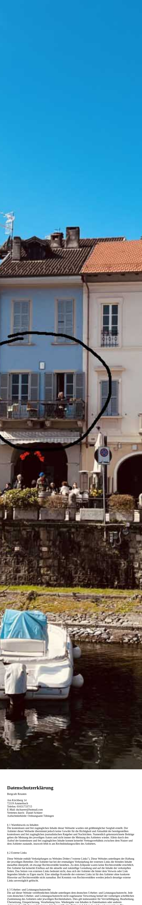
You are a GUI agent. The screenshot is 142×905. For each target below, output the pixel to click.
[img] (71, 384)
